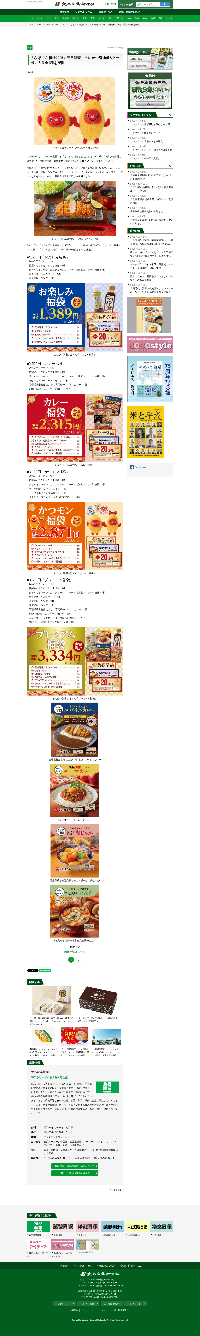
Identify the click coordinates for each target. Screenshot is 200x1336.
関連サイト (135, 1303)
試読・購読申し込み (129, 11)
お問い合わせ (64, 1303)
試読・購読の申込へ (139, 65)
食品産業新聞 (35, 1234)
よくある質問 (88, 1303)
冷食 (129, 18)
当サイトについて (89, 1310)
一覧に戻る (116, 1189)
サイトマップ (105, 1310)
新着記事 (64, 11)
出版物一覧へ (106, 11)
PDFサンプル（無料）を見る (75, 1173)
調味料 (75, 18)
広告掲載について (112, 1303)
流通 (153, 18)
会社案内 (74, 1310)
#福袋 (30, 72)
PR (160, 18)
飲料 (48, 18)
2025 (56, 24)
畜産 (93, 18)
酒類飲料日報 (109, 1234)
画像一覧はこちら (74, 951)
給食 (145, 18)
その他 (169, 18)
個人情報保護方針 (122, 1310)
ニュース (39, 24)
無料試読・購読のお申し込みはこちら (75, 1166)
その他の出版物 (85, 1252)
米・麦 (102, 18)
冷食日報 (157, 1234)
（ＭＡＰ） (110, 1282)
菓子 (85, 18)
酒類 (56, 18)
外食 (137, 18)
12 (64, 24)
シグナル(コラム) (84, 11)
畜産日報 (58, 1234)
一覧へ (170, 114)
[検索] (165, 4)
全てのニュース (35, 18)
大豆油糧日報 (134, 1234)
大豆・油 (119, 18)
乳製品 (66, 18)
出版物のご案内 (107, 1265)
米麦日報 (82, 1234)
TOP (29, 24)
